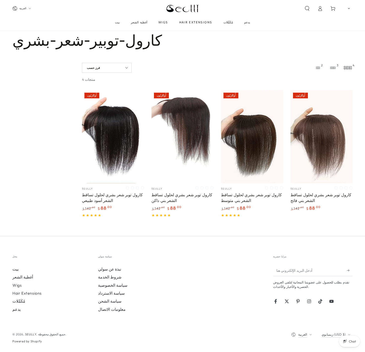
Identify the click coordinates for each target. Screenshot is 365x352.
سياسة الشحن (109, 301)
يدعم (16, 309)
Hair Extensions (27, 293)
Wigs (17, 285)
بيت (15, 269)
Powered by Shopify (27, 341)
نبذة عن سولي (109, 269)
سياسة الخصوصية (112, 285)
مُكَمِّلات (18, 301)
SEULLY (30, 334)
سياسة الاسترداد (111, 293)
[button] (307, 8)
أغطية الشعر (22, 276)
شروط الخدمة (109, 276)
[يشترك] (350, 270)
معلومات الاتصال (112, 309)
